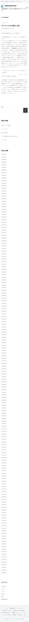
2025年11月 (4, 178)
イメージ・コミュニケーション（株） (16, 618)
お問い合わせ (13, 1)
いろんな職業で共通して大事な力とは (9, 136)
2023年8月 (3, 248)
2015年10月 (4, 494)
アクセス (19, 1)
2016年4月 (3, 478)
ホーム (6, 608)
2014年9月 (3, 528)
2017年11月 (4, 428)
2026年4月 (3, 164)
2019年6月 (3, 379)
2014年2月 (3, 546)
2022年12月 (4, 269)
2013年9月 (3, 559)
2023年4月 (3, 259)
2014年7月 (3, 533)
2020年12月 (4, 332)
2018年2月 (3, 421)
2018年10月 (4, 400)
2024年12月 (4, 206)
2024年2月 (3, 232)
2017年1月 (3, 455)
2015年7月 (3, 502)
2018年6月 (3, 410)
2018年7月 (3, 408)
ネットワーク (23, 612)
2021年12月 (4, 300)
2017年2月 (3, 452)
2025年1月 (3, 204)
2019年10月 (4, 368)
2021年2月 (3, 326)
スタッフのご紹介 (7, 614)
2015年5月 (3, 507)
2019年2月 (3, 389)
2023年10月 (4, 243)
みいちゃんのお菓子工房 (10, 25)
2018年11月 (4, 397)
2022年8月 (3, 279)
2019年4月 (3, 384)
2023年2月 (3, 264)
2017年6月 (3, 442)
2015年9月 (3, 496)
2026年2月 (3, 170)
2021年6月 (3, 316)
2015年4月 (3, 510)
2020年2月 (3, 358)
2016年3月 (3, 481)
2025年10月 (4, 180)
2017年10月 (4, 431)
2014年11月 (4, 523)
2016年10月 (4, 462)
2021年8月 (3, 311)
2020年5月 (3, 350)
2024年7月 (3, 219)
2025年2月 (3, 201)
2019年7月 (3, 376)
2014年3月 (3, 543)
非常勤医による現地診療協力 (19, 610)
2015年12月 (4, 489)
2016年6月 (3, 473)
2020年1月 (3, 360)
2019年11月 (4, 366)
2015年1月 (3, 517)
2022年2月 (3, 295)
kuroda (12, 28)
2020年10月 (4, 337)
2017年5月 (3, 444)
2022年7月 (3, 282)
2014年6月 (3, 536)
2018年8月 (3, 405)
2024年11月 (4, 209)
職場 (2, 596)
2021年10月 (4, 306)
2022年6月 (3, 285)
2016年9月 (3, 465)
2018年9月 (3, 402)
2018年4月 (3, 415)
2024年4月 (3, 227)
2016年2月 (3, 483)
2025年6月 (3, 191)
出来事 (2, 594)
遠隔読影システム (15, 612)
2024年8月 (3, 217)
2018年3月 (3, 418)
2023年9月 (3, 245)
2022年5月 (3, 287)
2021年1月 (3, 329)
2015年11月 (4, 491)
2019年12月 (4, 363)
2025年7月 (3, 188)
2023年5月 (3, 256)
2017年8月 (3, 436)
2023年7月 (3, 251)
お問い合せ (20, 614)
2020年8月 (3, 342)
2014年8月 (3, 530)
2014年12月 (4, 520)
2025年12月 (4, 175)
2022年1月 (3, 298)
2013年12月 (4, 551)
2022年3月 (3, 293)
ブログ (6, 22)
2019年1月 (3, 392)
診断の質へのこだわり (7, 610)
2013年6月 (3, 567)
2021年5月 (3, 319)
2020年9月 (3, 340)
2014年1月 (3, 549)
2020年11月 (4, 334)
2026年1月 (3, 172)
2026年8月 (3, 154)
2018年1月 (3, 423)
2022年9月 (3, 277)
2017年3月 (3, 449)
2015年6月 (3, 504)
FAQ (25, 614)
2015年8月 (3, 499)
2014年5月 (3, 538)
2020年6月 (3, 347)
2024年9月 (3, 214)
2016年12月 (4, 457)
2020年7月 (3, 345)
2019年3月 (3, 387)
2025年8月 (3, 185)
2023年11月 (4, 240)
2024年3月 (3, 230)
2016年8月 (3, 468)
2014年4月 (3, 541)
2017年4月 (3, 447)
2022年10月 (4, 274)
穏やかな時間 (4, 132)
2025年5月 (3, 193)
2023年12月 (4, 238)
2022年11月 (4, 272)
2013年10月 (4, 557)
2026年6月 (3, 159)
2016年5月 (3, 475)
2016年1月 (3, 486)
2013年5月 (3, 570)
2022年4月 (3, 290)
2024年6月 (3, 222)
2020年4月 (3, 353)
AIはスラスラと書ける (6, 125)
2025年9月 (3, 183)
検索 (2, 106)
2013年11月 (4, 554)
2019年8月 (3, 374)
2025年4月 (3, 196)
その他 (2, 22)
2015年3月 (3, 512)
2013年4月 (3, 572)
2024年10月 (4, 211)
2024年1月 (3, 235)
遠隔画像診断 (4, 599)
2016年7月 (3, 470)
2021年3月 (3, 324)
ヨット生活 (3, 139)
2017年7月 (3, 439)
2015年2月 (3, 515)
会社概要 (14, 614)
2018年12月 (4, 394)
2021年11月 (4, 303)
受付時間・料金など (6, 612)
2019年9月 (3, 371)
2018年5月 (3, 413)
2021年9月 (3, 308)
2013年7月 (3, 564)
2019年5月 (3, 381)
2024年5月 (3, 225)
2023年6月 (3, 253)
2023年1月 (3, 266)
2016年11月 (4, 460)
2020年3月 (3, 355)
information (3, 586)
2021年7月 (3, 313)
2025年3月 (3, 198)
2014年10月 (4, 525)
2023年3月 (3, 261)
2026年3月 (3, 167)
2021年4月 (3, 321)
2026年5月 (3, 162)
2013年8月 (3, 562)
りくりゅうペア (4, 129)
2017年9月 (3, 434)
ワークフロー (19, 608)
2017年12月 (4, 426)
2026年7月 (3, 157)
